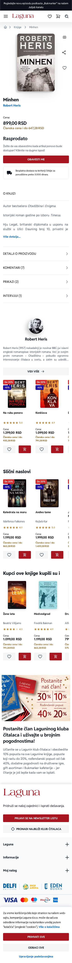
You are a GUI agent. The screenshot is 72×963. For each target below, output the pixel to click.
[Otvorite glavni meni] (5, 16)
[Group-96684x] (53, 887)
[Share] (64, 52)
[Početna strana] (23, 16)
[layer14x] (55, 900)
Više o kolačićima (49, 927)
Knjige (18, 27)
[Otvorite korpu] (58, 16)
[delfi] (9, 887)
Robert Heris (12, 105)
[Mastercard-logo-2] (24, 900)
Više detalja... (11, 236)
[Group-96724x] (45, 900)
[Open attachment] (64, 38)
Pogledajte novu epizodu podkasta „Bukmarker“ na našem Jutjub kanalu (36, 5)
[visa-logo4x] (10, 900)
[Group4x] (34, 900)
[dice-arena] (30, 887)
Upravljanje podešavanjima (36, 956)
